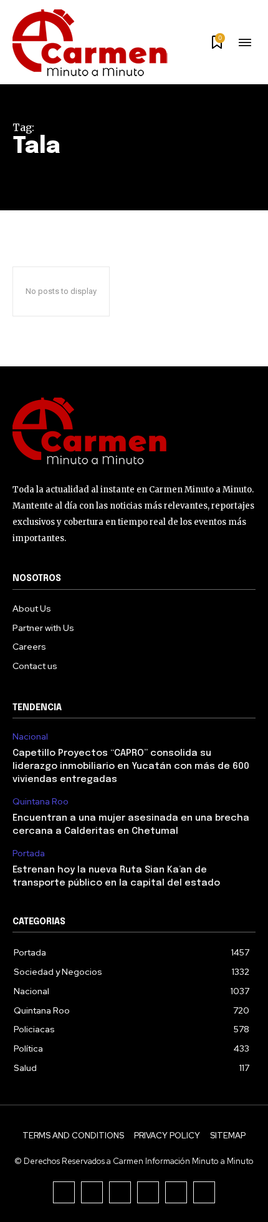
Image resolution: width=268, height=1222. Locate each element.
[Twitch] (148, 1192)
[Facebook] (64, 1192)
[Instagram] (92, 1192)
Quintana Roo (40, 801)
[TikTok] (120, 1192)
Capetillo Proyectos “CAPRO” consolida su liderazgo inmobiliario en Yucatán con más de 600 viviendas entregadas (130, 766)
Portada (28, 853)
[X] (176, 1192)
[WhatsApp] (204, 1192)
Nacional (30, 736)
